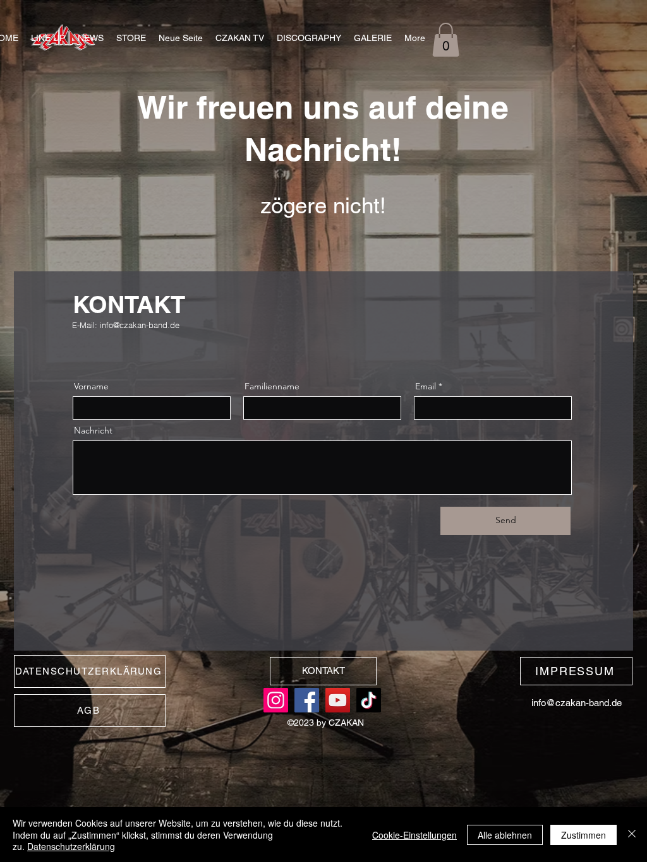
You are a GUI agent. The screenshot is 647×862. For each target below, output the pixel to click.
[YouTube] (337, 700)
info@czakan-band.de (139, 325)
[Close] (631, 834)
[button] (373, 37)
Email (425, 386)
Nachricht (93, 430)
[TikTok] (368, 700)
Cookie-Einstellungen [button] (414, 835)
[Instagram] (275, 700)
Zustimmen (583, 835)
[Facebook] (306, 700)
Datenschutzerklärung (71, 846)
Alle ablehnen (505, 835)
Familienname (272, 386)
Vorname (91, 386)
